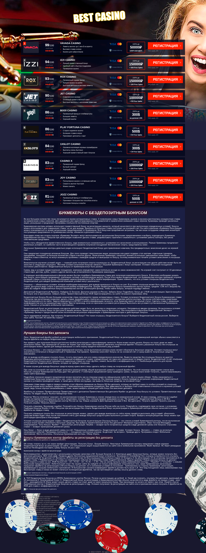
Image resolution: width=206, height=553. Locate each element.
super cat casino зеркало (35, 526)
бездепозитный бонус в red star (37, 499)
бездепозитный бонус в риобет (37, 520)
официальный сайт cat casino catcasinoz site (42, 504)
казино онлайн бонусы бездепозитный (40, 514)
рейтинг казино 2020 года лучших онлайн (41, 524)
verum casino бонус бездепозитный (39, 506)
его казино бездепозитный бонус (38, 518)
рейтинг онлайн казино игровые (38, 530)
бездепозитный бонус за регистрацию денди (43, 503)
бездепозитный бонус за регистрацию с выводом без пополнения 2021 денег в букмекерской (62, 510)
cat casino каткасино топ (35, 512)
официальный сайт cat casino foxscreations (42, 522)
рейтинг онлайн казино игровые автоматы (42, 497)
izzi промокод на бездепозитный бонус (40, 508)
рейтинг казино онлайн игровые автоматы (42, 501)
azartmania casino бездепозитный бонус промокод (45, 516)
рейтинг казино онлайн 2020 (36, 528)
